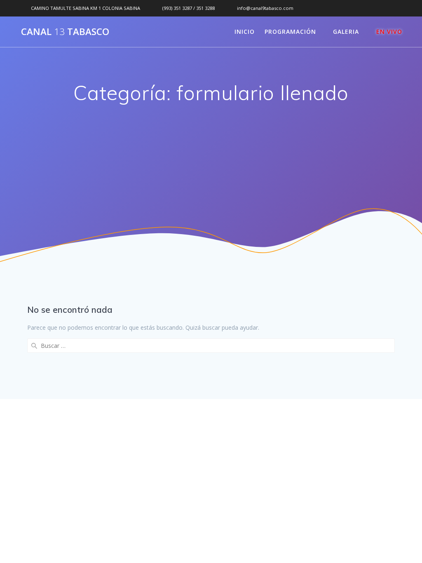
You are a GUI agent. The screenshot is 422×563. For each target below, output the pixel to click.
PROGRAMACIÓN (290, 31)
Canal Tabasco (65, 31)
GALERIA (346, 31)
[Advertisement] (211, 173)
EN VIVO (389, 31)
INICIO (244, 31)
